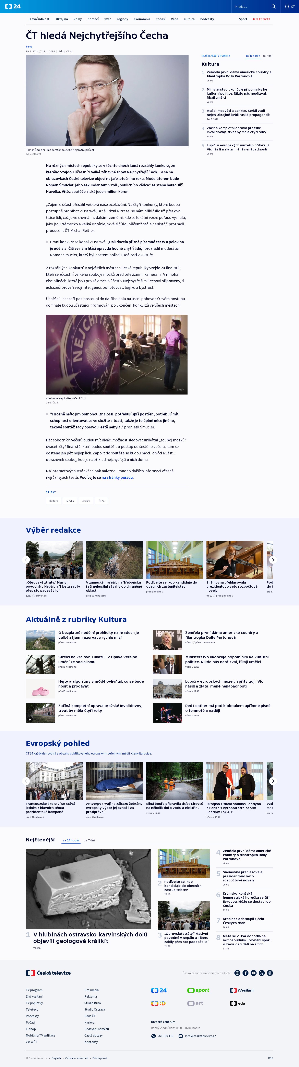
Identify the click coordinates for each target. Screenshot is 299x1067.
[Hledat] (273, 6)
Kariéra (89, 1022)
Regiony (122, 19)
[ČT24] (13, 6)
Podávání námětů (96, 1029)
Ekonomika (142, 19)
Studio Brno (92, 1003)
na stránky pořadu (117, 477)
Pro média (91, 990)
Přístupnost (100, 1058)
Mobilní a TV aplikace (40, 1035)
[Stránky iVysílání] (242, 990)
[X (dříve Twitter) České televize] (262, 973)
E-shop (31, 1029)
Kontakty (91, 1042)
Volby (78, 19)
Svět (107, 19)
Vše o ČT (31, 1042)
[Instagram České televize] (237, 973)
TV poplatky (34, 1003)
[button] (117, 355)
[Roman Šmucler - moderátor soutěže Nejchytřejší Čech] (107, 100)
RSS (270, 1058)
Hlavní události (39, 19)
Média (70, 501)
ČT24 (29, 47)
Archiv (86, 501)
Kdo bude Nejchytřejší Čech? (64, 398)
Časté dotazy (93, 1035)
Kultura (189, 19)
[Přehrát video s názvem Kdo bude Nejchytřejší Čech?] (116, 355)
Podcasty (207, 19)
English (56, 1058)
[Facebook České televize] (245, 973)
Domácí (93, 19)
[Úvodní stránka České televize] (48, 973)
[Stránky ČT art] (195, 1003)
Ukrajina (62, 19)
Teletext (32, 1009)
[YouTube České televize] (253, 973)
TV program (34, 990)
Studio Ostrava (94, 1009)
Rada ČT (90, 1016)
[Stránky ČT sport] (198, 990)
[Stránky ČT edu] (237, 1003)
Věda (174, 19)
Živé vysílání (34, 996)
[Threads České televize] (270, 973)
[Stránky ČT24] (159, 990)
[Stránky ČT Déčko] (158, 1003)
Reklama (90, 996)
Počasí (160, 19)
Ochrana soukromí (76, 1058)
